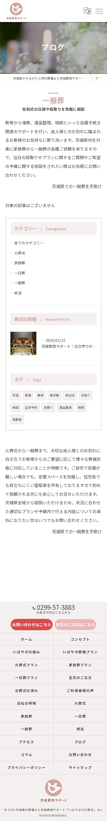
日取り (85, 395)
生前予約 (31, 407)
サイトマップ (80, 767)
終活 (18, 292)
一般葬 (19, 282)
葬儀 (28, 395)
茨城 (15, 395)
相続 (81, 407)
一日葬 (19, 272)
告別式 (70, 395)
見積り (48, 407)
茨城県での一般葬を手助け (77, 186)
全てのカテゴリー (28, 242)
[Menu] (99, 11)
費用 (40, 395)
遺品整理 (65, 407)
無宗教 (54, 395)
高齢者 (17, 419)
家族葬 (19, 262)
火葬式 (19, 253)
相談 (15, 407)
